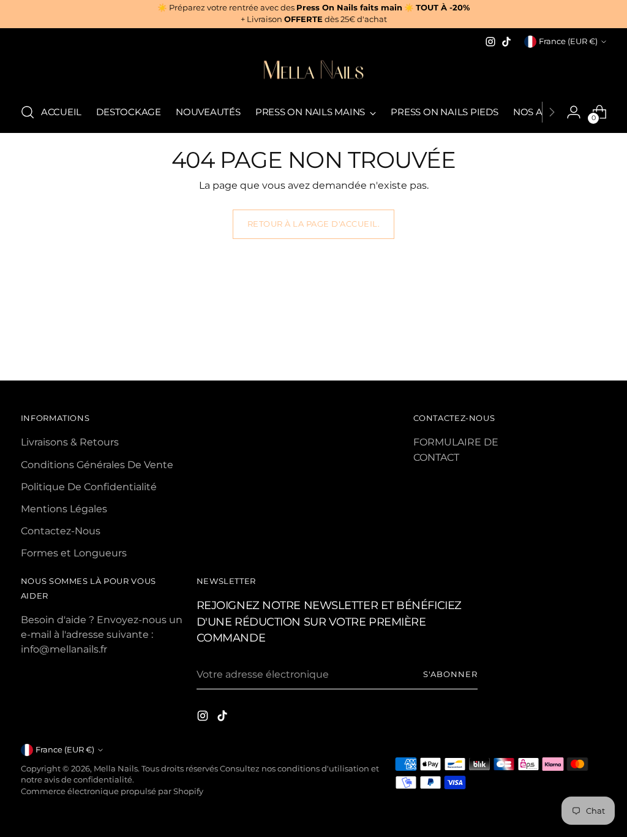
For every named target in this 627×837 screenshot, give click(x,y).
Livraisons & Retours (70, 442)
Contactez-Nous (60, 531)
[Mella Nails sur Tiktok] (506, 41)
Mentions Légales (64, 508)
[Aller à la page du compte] (573, 112)
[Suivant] (552, 112)
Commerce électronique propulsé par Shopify (112, 791)
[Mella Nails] (313, 71)
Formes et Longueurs (74, 553)
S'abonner (450, 674)
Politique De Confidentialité (89, 486)
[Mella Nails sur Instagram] (490, 41)
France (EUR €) (568, 41)
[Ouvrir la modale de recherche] (27, 112)
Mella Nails (116, 768)
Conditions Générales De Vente (97, 464)
